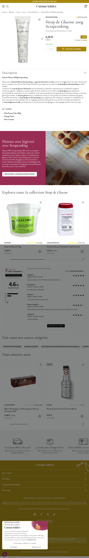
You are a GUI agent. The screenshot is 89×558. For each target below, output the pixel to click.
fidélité (85, 40)
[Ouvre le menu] (3, 6)
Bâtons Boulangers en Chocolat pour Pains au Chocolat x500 (21, 410)
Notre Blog (6, 479)
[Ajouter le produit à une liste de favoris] (39, 19)
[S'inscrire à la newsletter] (86, 503)
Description (9, 73)
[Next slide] (42, 38)
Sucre (24, 12)
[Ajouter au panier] (39, 251)
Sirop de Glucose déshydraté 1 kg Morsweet (63, 246)
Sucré (18, 12)
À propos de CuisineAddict (11, 484)
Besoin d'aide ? (7, 473)
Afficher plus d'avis (56, 326)
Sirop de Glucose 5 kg (12, 246)
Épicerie (11, 12)
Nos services (6, 490)
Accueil (4, 12)
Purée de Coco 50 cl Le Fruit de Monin (62, 408)
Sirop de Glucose (33, 12)
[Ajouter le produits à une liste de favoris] (40, 202)
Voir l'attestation (13, 275)
